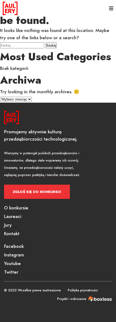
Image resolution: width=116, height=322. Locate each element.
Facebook (14, 246)
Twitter (11, 272)
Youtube (12, 263)
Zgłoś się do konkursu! (37, 191)
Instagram (14, 255)
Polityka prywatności (83, 290)
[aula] (10, 8)
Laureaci (12, 216)
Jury (8, 225)
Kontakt (11, 233)
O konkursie (16, 208)
